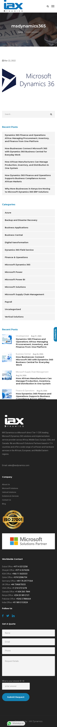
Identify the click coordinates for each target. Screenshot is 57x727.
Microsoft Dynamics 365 (17, 264)
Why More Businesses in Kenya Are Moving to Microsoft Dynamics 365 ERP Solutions (27, 190)
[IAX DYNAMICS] (13, 6)
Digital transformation (16, 242)
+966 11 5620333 (19, 574)
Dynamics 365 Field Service (19, 250)
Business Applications (16, 227)
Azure (8, 212)
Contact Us (6, 500)
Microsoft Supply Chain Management (24, 294)
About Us (6, 484)
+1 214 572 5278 (19, 588)
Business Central (14, 235)
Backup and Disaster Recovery (21, 220)
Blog (4, 504)
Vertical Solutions (14, 317)
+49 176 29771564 (24, 581)
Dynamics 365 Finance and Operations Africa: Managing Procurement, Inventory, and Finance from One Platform (27, 138)
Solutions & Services (10, 496)
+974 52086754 (20, 577)
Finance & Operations (16, 257)
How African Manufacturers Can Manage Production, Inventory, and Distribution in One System (27, 165)
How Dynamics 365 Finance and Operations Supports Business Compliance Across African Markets (28, 178)
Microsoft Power (13, 272)
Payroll (8, 302)
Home (20, 32)
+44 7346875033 (18, 584)
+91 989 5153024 (20, 602)
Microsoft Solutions (15, 287)
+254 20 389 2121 (21, 595)
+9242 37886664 (23, 599)
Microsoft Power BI (15, 279)
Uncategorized (13, 309)
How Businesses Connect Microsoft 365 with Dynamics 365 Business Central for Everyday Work (26, 151)
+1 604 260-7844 (22, 592)
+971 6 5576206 (22, 570)
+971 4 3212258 (20, 566)
